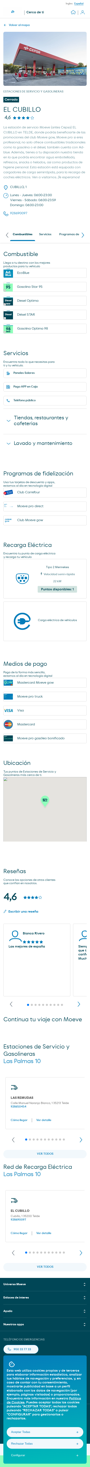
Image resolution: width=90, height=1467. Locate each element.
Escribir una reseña (23, 911)
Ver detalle (43, 1120)
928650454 (18, 1106)
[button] (45, 802)
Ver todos (45, 1153)
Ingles (69, 3)
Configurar (18, 1455)
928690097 (18, 1219)
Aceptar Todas (20, 1432)
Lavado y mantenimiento (43, 443)
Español (79, 3)
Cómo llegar (19, 1120)
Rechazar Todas (22, 1443)
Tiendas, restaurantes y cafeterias (41, 420)
